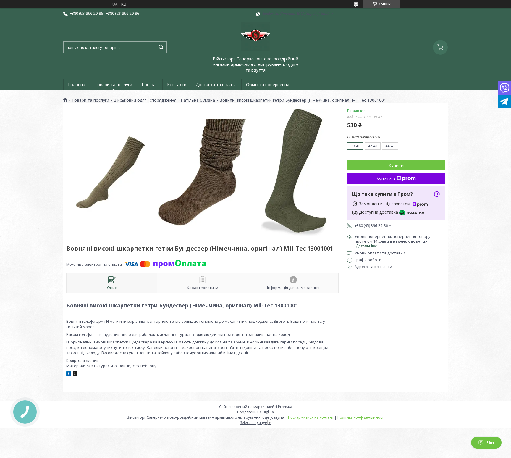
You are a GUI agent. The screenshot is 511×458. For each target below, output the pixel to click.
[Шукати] (161, 47)
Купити (396, 165)
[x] (75, 374)
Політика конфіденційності (360, 417)
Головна (76, 84)
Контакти (176, 84)
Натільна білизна (198, 100)
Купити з (385, 178)
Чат (490, 442)
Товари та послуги (113, 84)
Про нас (150, 84)
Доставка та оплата (216, 84)
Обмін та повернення (267, 84)
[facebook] (68, 374)
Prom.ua (285, 406)
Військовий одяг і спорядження (145, 100)
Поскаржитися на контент (311, 417)
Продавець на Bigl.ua (255, 412)
